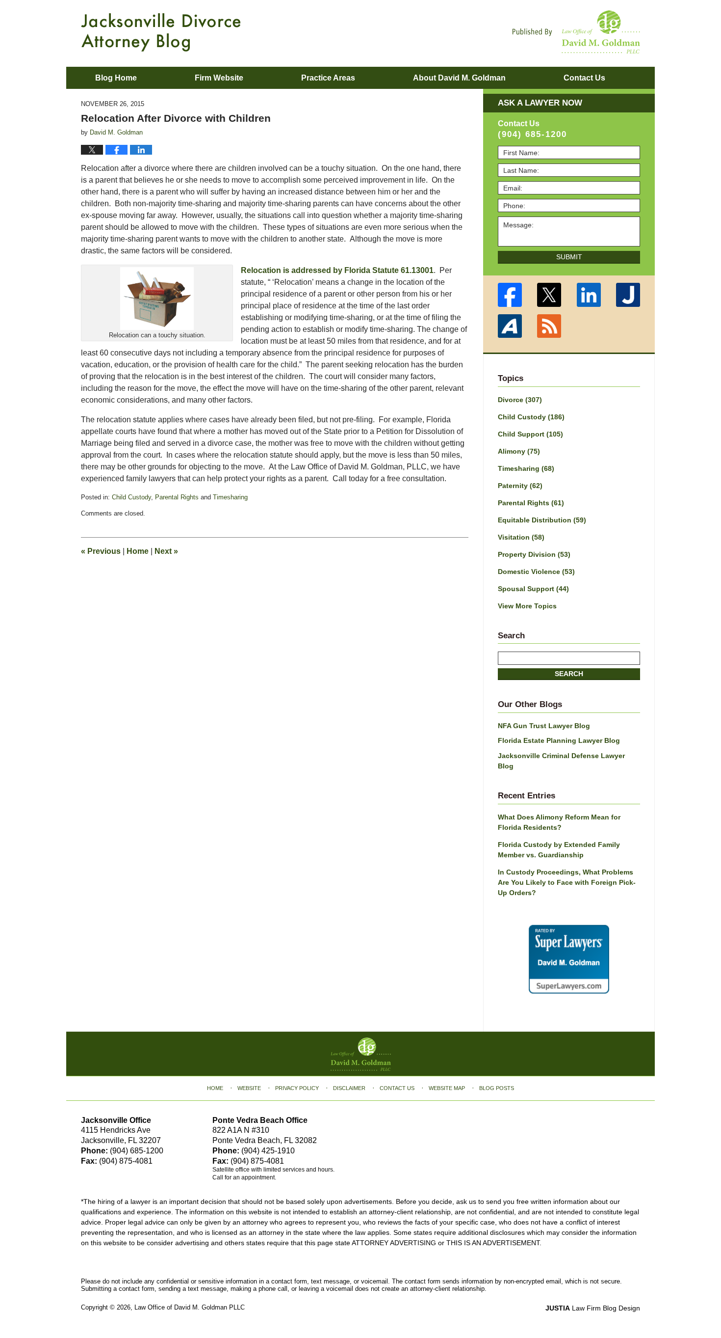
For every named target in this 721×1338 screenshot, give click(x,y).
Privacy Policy (297, 1088)
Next (166, 551)
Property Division (534, 554)
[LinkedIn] (589, 295)
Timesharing (230, 497)
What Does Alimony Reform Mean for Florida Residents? (559, 822)
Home (138, 551)
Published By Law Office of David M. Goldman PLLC (576, 32)
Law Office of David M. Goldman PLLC (189, 1307)
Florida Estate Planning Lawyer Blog (559, 740)
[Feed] (549, 326)
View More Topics (527, 606)
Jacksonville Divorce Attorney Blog (161, 32)
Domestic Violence (536, 571)
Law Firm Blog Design (592, 1308)
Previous (101, 551)
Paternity (520, 486)
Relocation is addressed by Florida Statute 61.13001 (337, 270)
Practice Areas (328, 78)
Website (249, 1088)
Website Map (447, 1088)
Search (569, 674)
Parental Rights (177, 497)
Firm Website (219, 78)
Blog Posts (496, 1088)
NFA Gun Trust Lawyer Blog (544, 726)
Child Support (530, 434)
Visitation (521, 537)
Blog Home (116, 78)
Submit (569, 257)
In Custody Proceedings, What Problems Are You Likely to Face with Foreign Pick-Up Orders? (567, 882)
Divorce (520, 400)
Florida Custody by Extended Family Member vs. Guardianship (559, 850)
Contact (584, 78)
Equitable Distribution (542, 520)
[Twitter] (549, 295)
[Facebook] (510, 295)
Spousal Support (533, 589)
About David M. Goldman (459, 78)
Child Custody (131, 497)
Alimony (519, 451)
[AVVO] (510, 326)
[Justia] (628, 295)
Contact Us (397, 1088)
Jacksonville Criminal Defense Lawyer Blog (561, 761)
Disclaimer (349, 1088)
